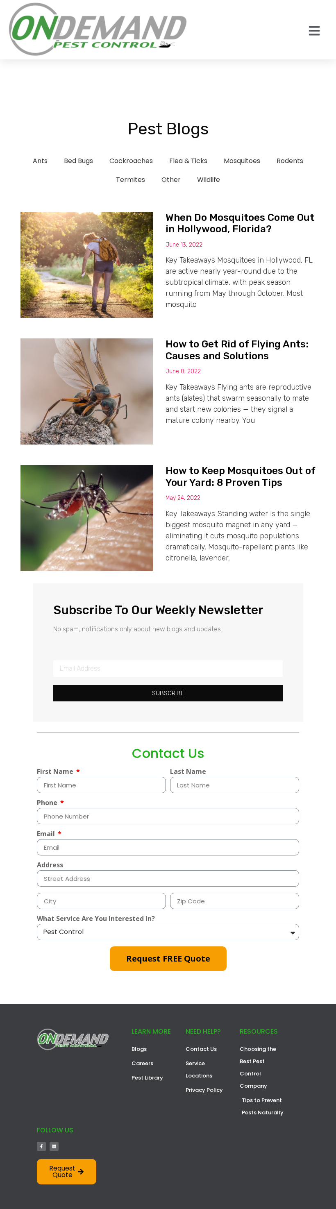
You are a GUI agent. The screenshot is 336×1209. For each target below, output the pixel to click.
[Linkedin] (54, 1146)
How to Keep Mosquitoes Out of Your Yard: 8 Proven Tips (240, 476)
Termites (130, 179)
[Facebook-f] (41, 1146)
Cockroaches (131, 161)
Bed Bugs (78, 161)
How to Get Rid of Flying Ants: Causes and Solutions (237, 350)
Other (171, 179)
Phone (48, 803)
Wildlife (208, 179)
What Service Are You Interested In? (96, 919)
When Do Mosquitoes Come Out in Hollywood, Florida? (240, 223)
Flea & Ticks (188, 161)
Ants (40, 161)
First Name (56, 772)
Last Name (188, 772)
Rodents (290, 161)
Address (50, 865)
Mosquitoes (242, 161)
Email (47, 834)
